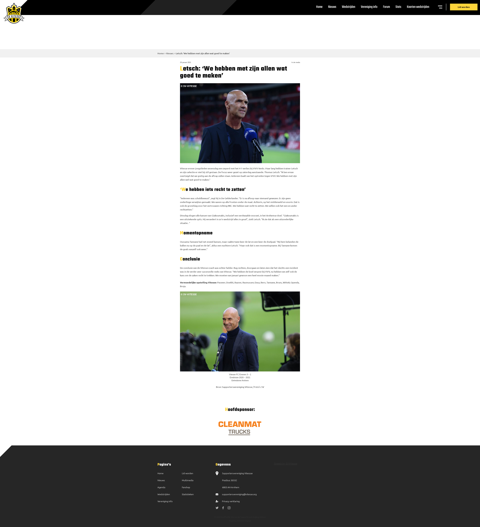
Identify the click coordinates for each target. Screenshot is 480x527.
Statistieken (188, 494)
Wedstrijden (348, 7)
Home (319, 7)
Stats (398, 7)
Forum (386, 7)
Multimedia (187, 480)
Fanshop (186, 487)
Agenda (161, 487)
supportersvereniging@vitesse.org (239, 494)
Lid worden (464, 6)
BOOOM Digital (244, 521)
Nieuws (332, 7)
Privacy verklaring (231, 501)
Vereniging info (369, 7)
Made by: (233, 521)
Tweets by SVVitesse (285, 463)
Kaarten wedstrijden (418, 7)
